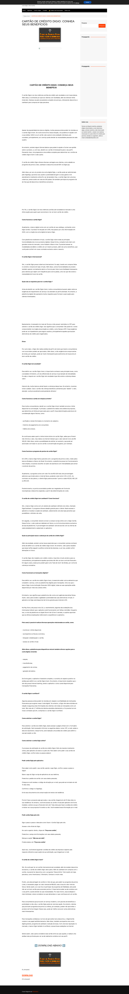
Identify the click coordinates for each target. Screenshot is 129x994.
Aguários (29, 10)
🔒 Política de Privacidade (56, 10)
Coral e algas (37, 10)
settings (77, 3)
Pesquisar (84, 23)
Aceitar (87, 2)
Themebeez (35, 991)
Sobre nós (67, 10)
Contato (45, 10)
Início (24, 10)
